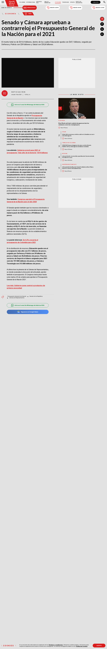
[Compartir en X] (102, 29)
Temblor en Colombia (68, 142)
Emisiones (7, 7)
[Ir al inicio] (11, 3)
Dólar (64, 131)
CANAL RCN (95, 2)
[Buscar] (104, 2)
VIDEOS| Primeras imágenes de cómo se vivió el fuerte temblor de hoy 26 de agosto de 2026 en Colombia (76, 146)
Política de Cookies (81, 646)
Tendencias (65, 2)
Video (30, 13)
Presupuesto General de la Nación (17, 296)
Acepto (99, 645)
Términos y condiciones (56, 645)
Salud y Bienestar (47, 2)
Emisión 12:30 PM (54, 7)
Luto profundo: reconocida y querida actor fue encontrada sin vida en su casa (78, 156)
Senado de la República (36, 296)
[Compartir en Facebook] (102, 24)
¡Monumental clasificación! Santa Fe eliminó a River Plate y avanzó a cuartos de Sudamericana (77, 167)
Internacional (30, 2)
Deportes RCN (39, 2)
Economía (58, 2)
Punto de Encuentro (79, 2)
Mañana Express (31, 7)
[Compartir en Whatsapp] (102, 34)
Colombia (22, 2)
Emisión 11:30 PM (100, 7)
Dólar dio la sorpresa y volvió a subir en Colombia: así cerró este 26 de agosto (78, 135)
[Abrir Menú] (3, 2)
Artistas (64, 153)
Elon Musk (61, 120)
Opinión (72, 2)
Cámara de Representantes (16, 297)
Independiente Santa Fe (69, 164)
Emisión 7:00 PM (77, 7)
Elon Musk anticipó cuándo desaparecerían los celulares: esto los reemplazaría (73, 124)
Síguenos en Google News (29, 312)
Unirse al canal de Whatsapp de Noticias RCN (29, 104)
